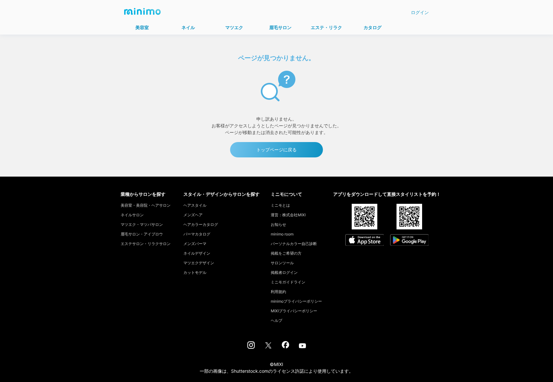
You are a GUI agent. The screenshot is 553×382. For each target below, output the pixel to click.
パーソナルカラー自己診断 (294, 243)
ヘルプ (276, 320)
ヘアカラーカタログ (200, 224)
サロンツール (282, 262)
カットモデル (194, 272)
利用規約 (278, 291)
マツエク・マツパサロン (142, 224)
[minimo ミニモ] (142, 13)
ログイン (420, 12)
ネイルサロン (132, 214)
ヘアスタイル (194, 205)
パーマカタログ (196, 234)
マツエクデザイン (198, 262)
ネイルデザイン (196, 253)
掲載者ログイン (284, 272)
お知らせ (278, 224)
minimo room (282, 234)
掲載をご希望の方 (286, 253)
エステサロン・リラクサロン (146, 243)
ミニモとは (280, 205)
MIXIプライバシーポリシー (294, 310)
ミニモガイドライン (288, 282)
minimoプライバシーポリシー (296, 301)
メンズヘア (193, 214)
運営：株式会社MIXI (288, 214)
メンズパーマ (194, 243)
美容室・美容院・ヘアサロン (146, 205)
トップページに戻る (276, 149)
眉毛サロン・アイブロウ (142, 234)
